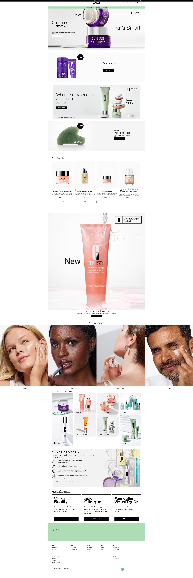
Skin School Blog (116, 547)
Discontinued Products (56, 562)
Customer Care (89, 549)
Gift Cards (54, 560)
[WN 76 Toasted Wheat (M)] (133, 189)
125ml (58, 189)
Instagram (102, 549)
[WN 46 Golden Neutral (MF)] (123, 189)
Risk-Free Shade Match (56, 551)
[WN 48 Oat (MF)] (125, 189)
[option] (66, 508)
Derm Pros (115, 554)
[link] (62, 174)
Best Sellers (115, 556)
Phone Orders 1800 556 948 (57, 556)
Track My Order (133, 2)
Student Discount (55, 558)
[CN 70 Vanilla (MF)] (130, 189)
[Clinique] (96, 3)
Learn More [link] (111, 0)
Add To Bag (62, 201)
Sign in (123, 2)
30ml (61, 189)
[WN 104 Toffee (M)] (137, 189)
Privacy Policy (73, 547)
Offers (53, 554)
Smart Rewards (127, 2)
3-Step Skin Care (116, 558)
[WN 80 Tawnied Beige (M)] (135, 189)
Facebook (102, 547)
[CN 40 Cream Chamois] (121, 189)
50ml (54, 189)
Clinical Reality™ (116, 549)
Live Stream (115, 551)
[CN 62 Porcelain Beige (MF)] (128, 189)
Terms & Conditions (74, 549)
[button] (140, 3)
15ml (99, 189)
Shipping (88, 551)
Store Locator (54, 547)
